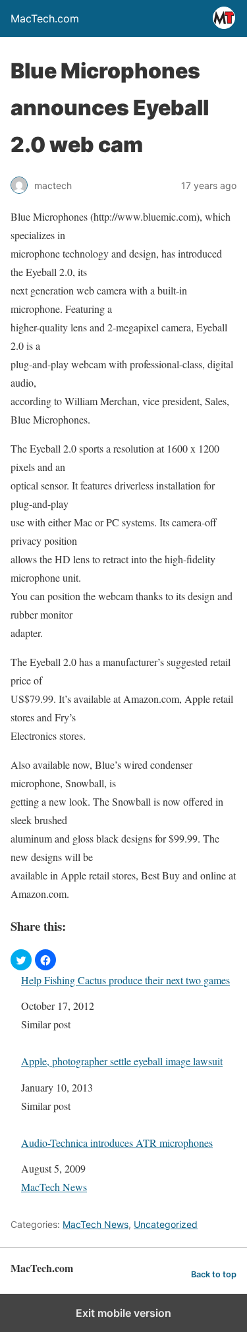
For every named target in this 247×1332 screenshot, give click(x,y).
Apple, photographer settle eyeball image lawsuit (122, 1061)
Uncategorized (166, 1224)
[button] (21, 959)
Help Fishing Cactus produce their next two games (125, 980)
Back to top (213, 1274)
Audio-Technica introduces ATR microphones (117, 1142)
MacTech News (54, 1187)
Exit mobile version (123, 1312)
